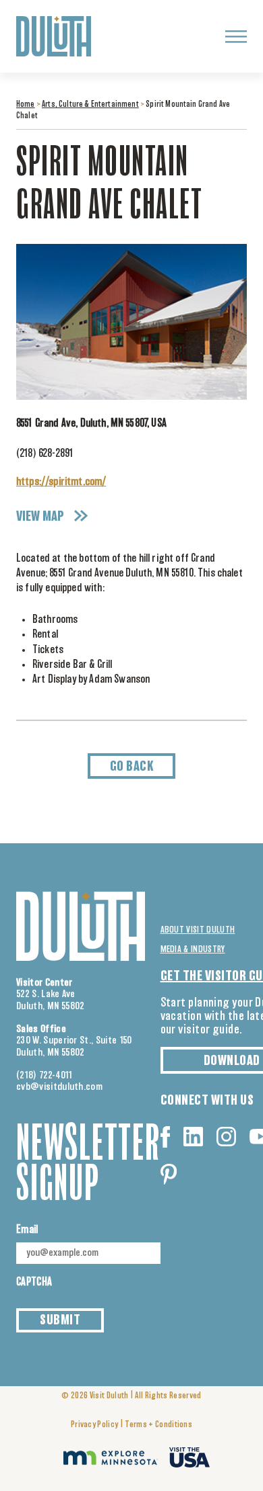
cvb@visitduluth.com (59, 1087)
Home (25, 105)
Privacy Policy (94, 1424)
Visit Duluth (109, 1396)
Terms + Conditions (158, 1424)
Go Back (132, 766)
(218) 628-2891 (45, 453)
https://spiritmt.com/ (61, 481)
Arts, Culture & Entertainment (90, 105)
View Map (40, 516)
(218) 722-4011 (44, 1075)
